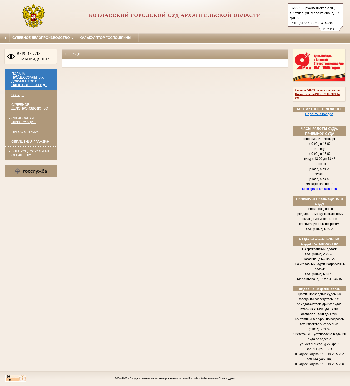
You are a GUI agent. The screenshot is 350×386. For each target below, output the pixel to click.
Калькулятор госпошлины (106, 38)
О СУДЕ (17, 95)
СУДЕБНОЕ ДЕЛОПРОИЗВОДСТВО (29, 106)
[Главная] (5, 37)
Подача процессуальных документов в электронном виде (29, 79)
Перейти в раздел (319, 114)
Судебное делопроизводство (41, 38)
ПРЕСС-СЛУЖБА (24, 132)
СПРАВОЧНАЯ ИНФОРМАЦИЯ (23, 120)
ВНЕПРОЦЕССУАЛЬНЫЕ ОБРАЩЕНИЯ (30, 153)
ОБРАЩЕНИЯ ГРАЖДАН (30, 141)
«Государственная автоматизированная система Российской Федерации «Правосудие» (181, 378)
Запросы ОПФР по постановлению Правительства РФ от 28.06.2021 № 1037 (317, 94)
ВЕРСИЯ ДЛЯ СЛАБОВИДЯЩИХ (33, 56)
